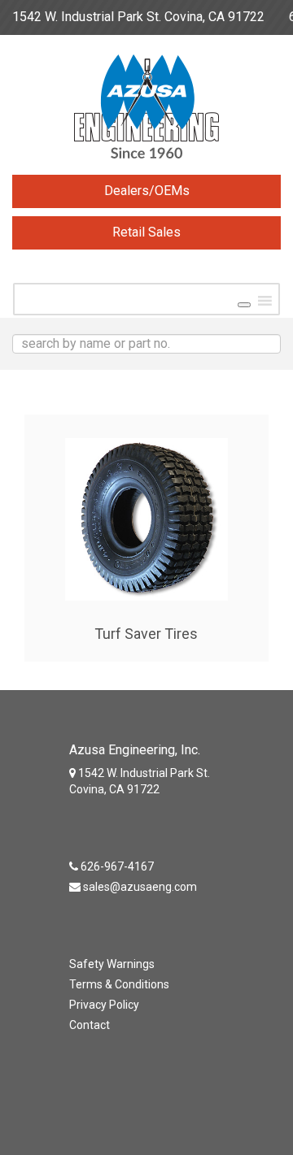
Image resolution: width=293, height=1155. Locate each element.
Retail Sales (146, 232)
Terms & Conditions (119, 984)
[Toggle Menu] (244, 304)
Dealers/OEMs (147, 190)
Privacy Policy (104, 1004)
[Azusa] (146, 110)
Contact (89, 1024)
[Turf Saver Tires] (146, 515)
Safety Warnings (112, 963)
